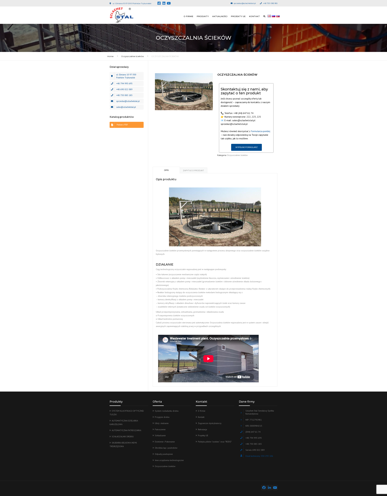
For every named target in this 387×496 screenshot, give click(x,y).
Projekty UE (238, 16)
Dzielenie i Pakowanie (165, 441)
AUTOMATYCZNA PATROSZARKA (126, 430)
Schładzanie (160, 435)
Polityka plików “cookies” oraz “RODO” (215, 441)
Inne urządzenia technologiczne (169, 460)
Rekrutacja (202, 429)
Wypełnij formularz (246, 147)
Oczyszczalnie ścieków (132, 56)
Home (110, 56)
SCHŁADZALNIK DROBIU (123, 436)
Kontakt (254, 16)
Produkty (203, 16)
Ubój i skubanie (162, 423)
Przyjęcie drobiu (162, 417)
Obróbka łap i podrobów (166, 447)
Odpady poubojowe (164, 454)
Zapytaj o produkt (193, 170)
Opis (166, 170)
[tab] (166, 170)
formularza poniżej (260, 131)
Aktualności (219, 16)
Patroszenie (160, 429)
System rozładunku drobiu (167, 411)
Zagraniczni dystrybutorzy (209, 423)
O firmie (188, 16)
